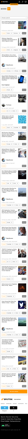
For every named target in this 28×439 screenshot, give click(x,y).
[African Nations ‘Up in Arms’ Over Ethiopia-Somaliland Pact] (22, 58)
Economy (21, 403)
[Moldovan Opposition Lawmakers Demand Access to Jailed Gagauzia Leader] (22, 42)
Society (8, 222)
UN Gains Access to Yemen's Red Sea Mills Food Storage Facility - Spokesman (9, 375)
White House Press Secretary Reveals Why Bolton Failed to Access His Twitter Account (9, 229)
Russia (8, 89)
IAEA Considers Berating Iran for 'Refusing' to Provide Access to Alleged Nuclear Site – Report (9, 190)
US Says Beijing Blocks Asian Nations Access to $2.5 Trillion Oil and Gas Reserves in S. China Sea (9, 320)
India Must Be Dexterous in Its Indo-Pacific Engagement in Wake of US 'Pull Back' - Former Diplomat (9, 268)
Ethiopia (16, 70)
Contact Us (3, 419)
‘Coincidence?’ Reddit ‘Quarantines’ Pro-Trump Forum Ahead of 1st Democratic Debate (8, 341)
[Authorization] (19, 1)
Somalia (8, 70)
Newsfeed (16, 127)
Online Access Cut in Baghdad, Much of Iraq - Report (9, 284)
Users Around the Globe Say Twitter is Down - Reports (9, 302)
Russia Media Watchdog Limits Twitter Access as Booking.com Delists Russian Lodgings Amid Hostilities (9, 78)
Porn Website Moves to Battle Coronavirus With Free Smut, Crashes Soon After (9, 172)
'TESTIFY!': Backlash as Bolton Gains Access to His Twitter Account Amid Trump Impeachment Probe (9, 251)
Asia (8, 183)
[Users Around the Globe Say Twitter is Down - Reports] (22, 305)
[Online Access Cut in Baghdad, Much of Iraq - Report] (22, 287)
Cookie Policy (10, 419)
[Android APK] (5, 425)
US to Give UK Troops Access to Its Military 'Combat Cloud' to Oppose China (9, 96)
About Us (3, 417)
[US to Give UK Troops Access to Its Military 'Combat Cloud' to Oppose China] (22, 98)
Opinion (8, 279)
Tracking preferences (15, 421)
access (3, 8)
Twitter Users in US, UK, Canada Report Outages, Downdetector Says (8, 117)
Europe (8, 144)
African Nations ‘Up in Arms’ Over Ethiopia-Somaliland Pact (9, 55)
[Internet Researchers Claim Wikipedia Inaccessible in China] (22, 360)
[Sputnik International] (5, 2)
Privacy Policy (17, 419)
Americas (8, 403)
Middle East (9, 296)
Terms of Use (15, 417)
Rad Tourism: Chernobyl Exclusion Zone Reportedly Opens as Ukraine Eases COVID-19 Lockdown (8, 134)
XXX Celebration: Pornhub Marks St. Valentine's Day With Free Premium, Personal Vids (9, 211)
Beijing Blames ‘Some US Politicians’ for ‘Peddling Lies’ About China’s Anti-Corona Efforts (9, 151)
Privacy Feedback (5, 421)
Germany (16, 33)
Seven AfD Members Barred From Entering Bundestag (9, 22)
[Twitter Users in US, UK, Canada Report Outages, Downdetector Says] (22, 119)
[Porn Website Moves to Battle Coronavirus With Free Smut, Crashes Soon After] (22, 174)
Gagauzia (16, 49)
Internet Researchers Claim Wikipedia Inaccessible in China (8, 358)
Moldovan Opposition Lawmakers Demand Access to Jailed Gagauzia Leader (9, 40)
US (7, 110)
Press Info (8, 417)
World (8, 33)
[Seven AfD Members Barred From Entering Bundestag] (22, 25)
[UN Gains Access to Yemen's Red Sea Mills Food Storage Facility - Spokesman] (22, 377)
